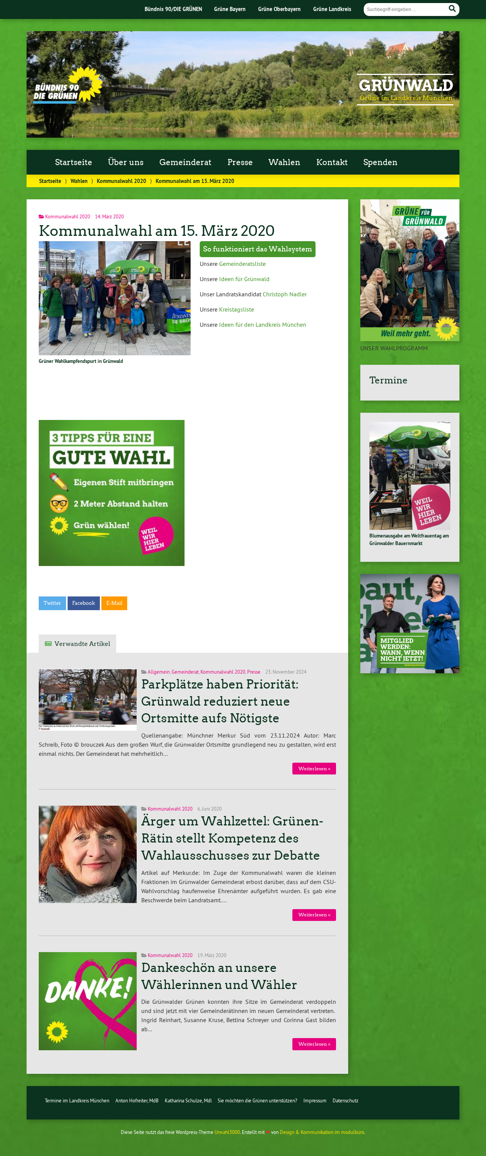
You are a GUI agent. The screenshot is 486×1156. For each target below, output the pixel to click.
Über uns (126, 162)
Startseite (73, 162)
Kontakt (332, 162)
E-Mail (114, 603)
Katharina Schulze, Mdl (188, 1100)
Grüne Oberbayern (279, 9)
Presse (240, 162)
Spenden (380, 162)
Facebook (83, 603)
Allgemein (159, 672)
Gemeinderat (185, 162)
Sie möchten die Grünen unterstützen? (257, 1100)
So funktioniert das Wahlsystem (257, 249)
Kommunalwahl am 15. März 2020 (157, 231)
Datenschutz (345, 1100)
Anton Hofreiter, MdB (137, 1100)
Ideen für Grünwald (244, 279)
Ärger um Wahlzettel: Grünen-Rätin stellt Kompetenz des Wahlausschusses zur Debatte (232, 838)
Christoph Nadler (285, 294)
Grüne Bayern (230, 9)
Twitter (52, 603)
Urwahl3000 (227, 1132)
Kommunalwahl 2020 (121, 180)
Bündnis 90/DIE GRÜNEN (173, 9)
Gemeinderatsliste (242, 263)
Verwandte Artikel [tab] (82, 643)
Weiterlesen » (314, 768)
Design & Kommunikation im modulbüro (322, 1132)
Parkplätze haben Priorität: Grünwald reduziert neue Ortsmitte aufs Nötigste (220, 701)
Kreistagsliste (236, 309)
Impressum (315, 1100)
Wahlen (284, 162)
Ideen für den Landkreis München (262, 324)
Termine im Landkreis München (77, 1100)
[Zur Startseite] (68, 101)
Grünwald (406, 85)
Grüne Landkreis (332, 9)
